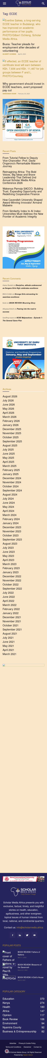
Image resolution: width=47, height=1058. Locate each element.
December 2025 (12, 429)
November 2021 (12, 621)
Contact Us (38, 1047)
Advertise (13, 1043)
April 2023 (8, 560)
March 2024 (9, 515)
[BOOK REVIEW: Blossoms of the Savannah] (9, 968)
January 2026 (11, 425)
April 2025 (8, 462)
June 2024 (9, 502)
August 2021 (10, 633)
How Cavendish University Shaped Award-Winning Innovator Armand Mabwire (22, 202)
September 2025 (12, 441)
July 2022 (8, 592)
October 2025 (11, 437)
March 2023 (9, 564)
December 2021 (12, 617)
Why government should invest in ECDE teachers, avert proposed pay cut (23, 87)
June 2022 (9, 597)
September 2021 (12, 629)
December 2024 (12, 478)
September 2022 (12, 588)
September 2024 (12, 490)
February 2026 (11, 421)
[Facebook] (12, 935)
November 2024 (12, 482)
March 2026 (9, 417)
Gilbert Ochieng (9, 54)
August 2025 (10, 445)
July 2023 (8, 547)
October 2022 (11, 584)
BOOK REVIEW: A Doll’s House (30, 977)
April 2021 (8, 650)
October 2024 (11, 486)
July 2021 (8, 637)
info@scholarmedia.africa (30, 927)
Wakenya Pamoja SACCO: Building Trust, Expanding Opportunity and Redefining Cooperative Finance (23, 191)
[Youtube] (34, 935)
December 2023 (12, 527)
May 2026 (8, 408)
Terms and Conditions (13, 1047)
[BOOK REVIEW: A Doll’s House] (9, 980)
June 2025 (9, 453)
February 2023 (11, 568)
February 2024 (11, 519)
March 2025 (9, 466)
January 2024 (11, 523)
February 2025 (11, 470)
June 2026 (9, 404)
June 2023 (9, 552)
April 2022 (8, 601)
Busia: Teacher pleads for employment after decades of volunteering (21, 47)
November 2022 (12, 580)
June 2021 (9, 642)
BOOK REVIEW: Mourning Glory (22, 303)
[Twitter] (27, 935)
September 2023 (12, 539)
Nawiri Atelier (28, 1055)
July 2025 (8, 449)
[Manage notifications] (7, 1051)
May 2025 (8, 457)
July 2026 (8, 400)
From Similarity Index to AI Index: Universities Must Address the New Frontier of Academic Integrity (23, 213)
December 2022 (12, 576)
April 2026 (8, 412)
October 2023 (11, 535)
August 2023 (10, 543)
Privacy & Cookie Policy (27, 1043)
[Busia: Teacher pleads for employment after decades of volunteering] (23, 29)
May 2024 (8, 507)
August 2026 (10, 396)
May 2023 (8, 556)
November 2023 (12, 531)
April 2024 (8, 511)
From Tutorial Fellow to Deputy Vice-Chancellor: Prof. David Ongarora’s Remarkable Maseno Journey (21, 161)
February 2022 (11, 609)
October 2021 (11, 625)
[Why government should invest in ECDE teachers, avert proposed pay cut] (23, 69)
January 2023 (11, 572)
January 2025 (11, 474)
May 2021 (8, 646)
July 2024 (8, 498)
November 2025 (12, 433)
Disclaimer (27, 1047)
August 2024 (10, 494)
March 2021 (9, 654)
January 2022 (11, 613)
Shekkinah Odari (9, 94)
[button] (4, 3)
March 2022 (9, 605)
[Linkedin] (19, 935)
